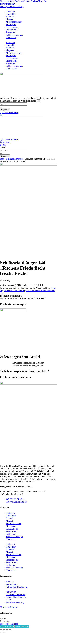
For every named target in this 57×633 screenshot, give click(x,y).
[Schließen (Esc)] (10, 629)
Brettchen (10, 11)
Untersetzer (11, 37)
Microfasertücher (13, 22)
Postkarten (10, 32)
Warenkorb (5, 142)
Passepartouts (12, 27)
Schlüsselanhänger (14, 35)
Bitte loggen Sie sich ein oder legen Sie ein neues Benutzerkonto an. (27, 290)
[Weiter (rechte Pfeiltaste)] (4, 632)
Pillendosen (11, 29)
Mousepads (11, 24)
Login (3, 145)
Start (2, 158)
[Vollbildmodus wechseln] (4, 629)
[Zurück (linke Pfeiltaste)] (1, 632)
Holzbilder (11, 14)
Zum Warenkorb (7, 626)
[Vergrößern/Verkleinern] (1, 629)
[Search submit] (1, 107)
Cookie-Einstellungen (16, 597)
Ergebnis (5, 110)
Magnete (10, 19)
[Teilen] (7, 629)
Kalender (10, 16)
